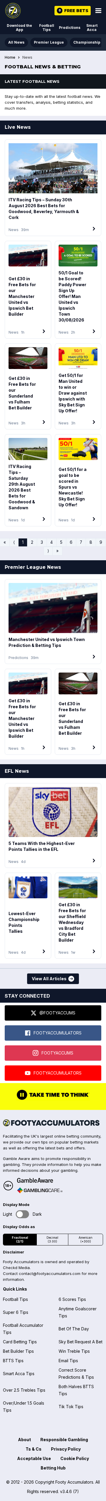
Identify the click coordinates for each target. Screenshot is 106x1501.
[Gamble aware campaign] (39, 1180)
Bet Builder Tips (18, 1351)
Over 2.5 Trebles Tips (24, 1390)
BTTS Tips (13, 1360)
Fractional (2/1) (20, 1239)
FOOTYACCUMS (57, 1052)
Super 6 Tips (15, 1312)
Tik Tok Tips (71, 1406)
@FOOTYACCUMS (57, 1012)
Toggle (22, 1214)
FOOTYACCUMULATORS (58, 1032)
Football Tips (46, 27)
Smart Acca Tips (18, 1373)
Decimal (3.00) (52, 1239)
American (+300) (85, 1239)
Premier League (49, 42)
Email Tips (68, 1360)
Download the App (19, 27)
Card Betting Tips (20, 1341)
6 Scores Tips (72, 1299)
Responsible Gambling (64, 1439)
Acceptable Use (34, 1458)
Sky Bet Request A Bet (80, 1341)
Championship (86, 42)
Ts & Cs (34, 1448)
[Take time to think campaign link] (53, 1099)
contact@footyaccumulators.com (49, 1273)
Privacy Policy (66, 1448)
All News (16, 42)
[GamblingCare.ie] (39, 1190)
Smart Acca (91, 27)
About (24, 1439)
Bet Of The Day (74, 1328)
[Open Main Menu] (98, 10)
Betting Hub (53, 1467)
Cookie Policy (74, 1458)
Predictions (69, 27)
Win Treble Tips (74, 1351)
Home (10, 57)
